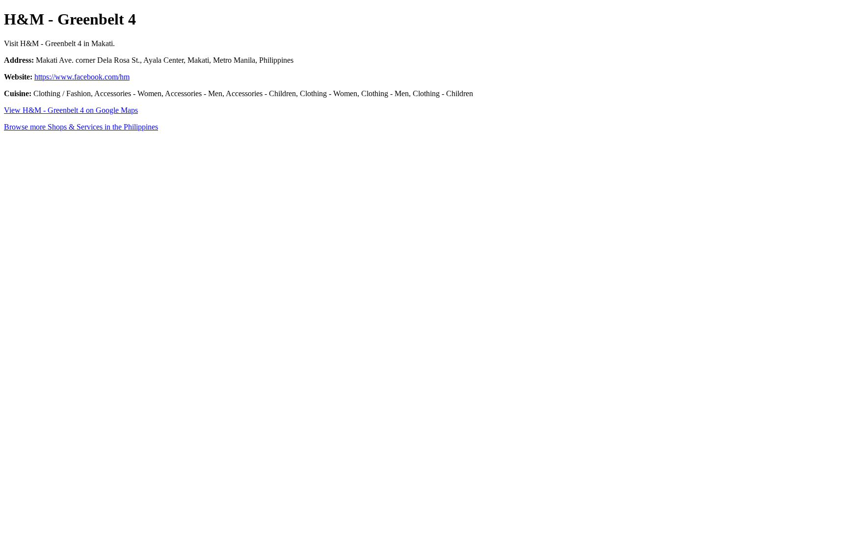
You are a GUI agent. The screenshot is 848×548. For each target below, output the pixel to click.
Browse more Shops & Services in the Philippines (81, 127)
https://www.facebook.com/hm (82, 77)
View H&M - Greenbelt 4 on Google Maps (71, 110)
